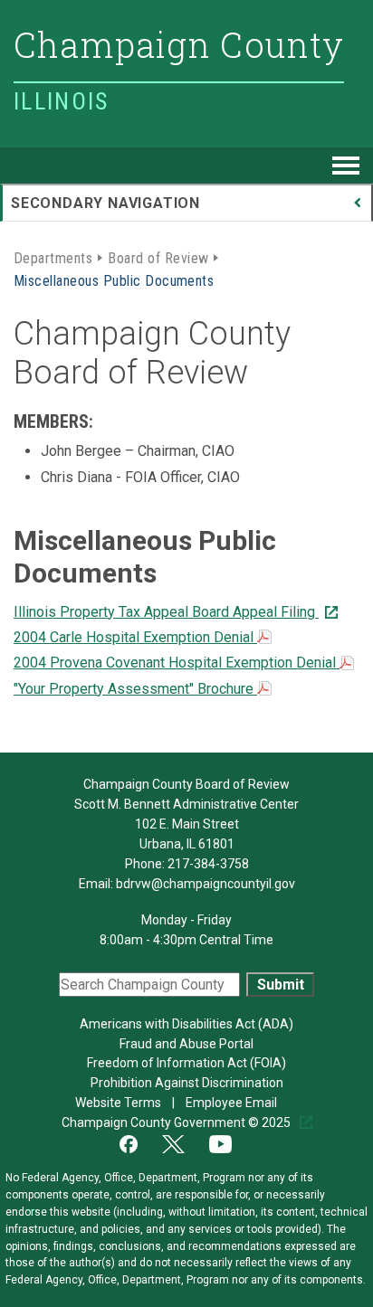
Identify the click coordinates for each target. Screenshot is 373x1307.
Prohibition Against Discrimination (187, 1082)
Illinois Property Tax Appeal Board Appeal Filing (166, 611)
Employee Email (233, 1102)
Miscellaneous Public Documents (114, 279)
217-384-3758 (208, 864)
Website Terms (119, 1102)
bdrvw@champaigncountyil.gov (205, 883)
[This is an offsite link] (139, 1142)
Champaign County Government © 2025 (177, 1122)
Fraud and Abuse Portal (186, 1044)
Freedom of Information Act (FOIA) (186, 1063)
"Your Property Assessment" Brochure (135, 688)
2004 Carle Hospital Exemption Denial (135, 637)
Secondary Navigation (105, 203)
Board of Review (158, 257)
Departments (53, 257)
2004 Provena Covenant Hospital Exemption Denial (177, 662)
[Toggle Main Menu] (345, 165)
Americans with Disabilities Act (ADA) (186, 1024)
